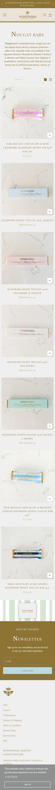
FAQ (5, 705)
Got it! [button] (27, 784)
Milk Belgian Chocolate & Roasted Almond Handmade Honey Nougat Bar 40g (27, 511)
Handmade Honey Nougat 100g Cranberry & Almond (27, 291)
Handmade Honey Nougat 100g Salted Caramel (27, 436)
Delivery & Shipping (12, 720)
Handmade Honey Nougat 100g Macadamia (27, 363)
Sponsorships (9, 735)
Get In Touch (27, 610)
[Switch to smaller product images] (50, 79)
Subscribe (27, 670)
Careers (6, 710)
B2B (5, 740)
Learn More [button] (11, 776)
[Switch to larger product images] (45, 79)
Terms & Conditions (12, 725)
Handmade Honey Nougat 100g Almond (27, 220)
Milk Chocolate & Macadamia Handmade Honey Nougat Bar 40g (27, 585)
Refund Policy (9, 730)
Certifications (9, 715)
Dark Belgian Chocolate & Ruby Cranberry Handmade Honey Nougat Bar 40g (27, 147)
